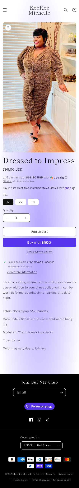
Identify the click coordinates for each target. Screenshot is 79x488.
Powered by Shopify (44, 474)
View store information (22, 272)
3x (33, 202)
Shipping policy (62, 480)
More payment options (39, 251)
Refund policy (66, 474)
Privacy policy (20, 480)
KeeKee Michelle (23, 474)
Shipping (7, 181)
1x (8, 202)
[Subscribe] (61, 392)
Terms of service (40, 480)
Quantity (8, 210)
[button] (5, 10)
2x (20, 202)
